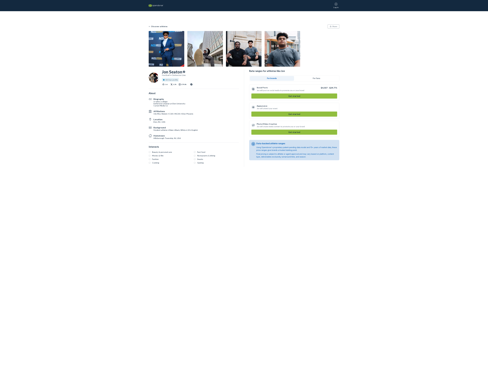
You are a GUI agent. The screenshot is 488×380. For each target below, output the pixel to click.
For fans (316, 78)
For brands (272, 78)
